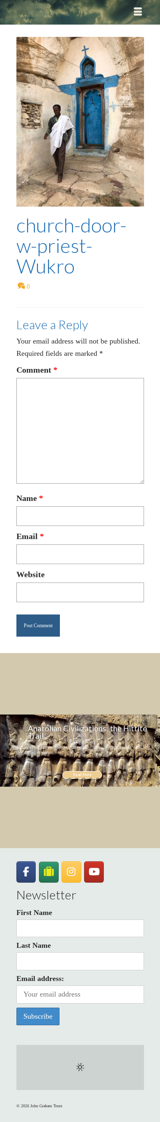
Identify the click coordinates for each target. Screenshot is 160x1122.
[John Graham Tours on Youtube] (94, 872)
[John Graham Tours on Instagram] (71, 872)
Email (30, 536)
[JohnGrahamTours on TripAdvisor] (49, 872)
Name (29, 498)
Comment (36, 369)
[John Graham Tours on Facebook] (26, 872)
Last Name (33, 945)
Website (30, 574)
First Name (34, 912)
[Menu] (138, 12)
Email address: (40, 978)
